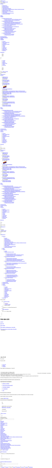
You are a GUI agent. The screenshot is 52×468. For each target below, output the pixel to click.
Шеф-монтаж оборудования (7, 27)
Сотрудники (4, 47)
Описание (4, 364)
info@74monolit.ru (5, 309)
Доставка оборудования (6, 33)
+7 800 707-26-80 (5, 71)
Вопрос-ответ (4, 49)
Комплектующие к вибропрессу (8, 11)
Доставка (4, 366)
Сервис (1, 16)
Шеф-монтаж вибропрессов (9, 29)
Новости (3, 137)
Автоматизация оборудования (7, 30)
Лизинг (1, 38)
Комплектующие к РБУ (6, 10)
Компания (2, 421)
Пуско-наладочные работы (7, 25)
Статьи (3, 213)
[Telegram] (2, 68)
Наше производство (5, 42)
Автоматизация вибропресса (9, 32)
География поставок (5, 44)
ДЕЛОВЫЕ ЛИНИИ (6, 387)
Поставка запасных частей (7, 18)
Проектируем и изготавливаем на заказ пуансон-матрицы (12, 23)
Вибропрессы (4, 5)
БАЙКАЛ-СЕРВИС (5, 383)
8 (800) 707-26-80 (5, 398)
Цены (1, 15)
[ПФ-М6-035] (26, 352)
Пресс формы (2, 439)
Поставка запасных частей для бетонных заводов (13, 19)
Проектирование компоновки (7, 21)
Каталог (1, 3)
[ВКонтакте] (2, 54)
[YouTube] (2, 55)
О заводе (2, 39)
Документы (4, 43)
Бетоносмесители (5, 7)
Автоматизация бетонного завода (10, 31)
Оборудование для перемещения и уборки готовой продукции (13, 9)
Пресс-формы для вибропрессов (10, 24)
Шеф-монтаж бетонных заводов (10, 28)
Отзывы (3, 46)
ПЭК (3, 390)
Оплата (3, 365)
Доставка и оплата (4, 37)
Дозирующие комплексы (6, 8)
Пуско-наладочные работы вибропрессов (11, 26)
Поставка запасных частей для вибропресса (12, 20)
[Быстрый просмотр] (2, 402)
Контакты (4, 50)
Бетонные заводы (5, 6)
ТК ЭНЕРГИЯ (4, 388)
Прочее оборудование (6, 13)
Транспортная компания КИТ (7, 385)
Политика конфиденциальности (6, 461)
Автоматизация (3, 36)
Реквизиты (4, 48)
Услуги (1, 442)
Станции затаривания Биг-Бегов (6, 440)
